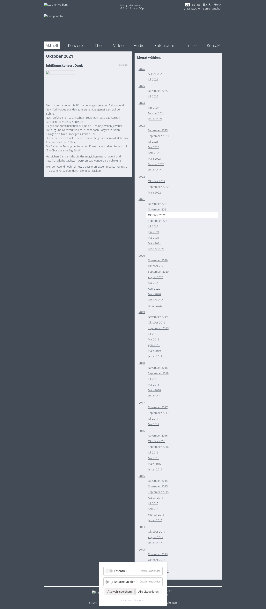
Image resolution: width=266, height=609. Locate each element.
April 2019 (154, 345)
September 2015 (158, 492)
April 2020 (154, 288)
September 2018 (158, 373)
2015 (142, 476)
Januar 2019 (155, 356)
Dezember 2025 (158, 91)
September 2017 (158, 413)
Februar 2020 (156, 300)
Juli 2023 (153, 141)
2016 (142, 431)
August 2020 (155, 277)
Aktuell (52, 45)
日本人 (207, 4)
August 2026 (155, 74)
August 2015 (155, 497)
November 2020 (158, 260)
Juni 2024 (153, 108)
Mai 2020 (153, 283)
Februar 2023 (156, 164)
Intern (93, 602)
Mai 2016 (153, 458)
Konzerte (76, 45)
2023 (142, 125)
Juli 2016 (153, 452)
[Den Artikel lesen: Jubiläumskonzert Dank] (60, 73)
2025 (142, 86)
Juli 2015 (153, 503)
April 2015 (154, 509)
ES (198, 4)
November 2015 (158, 486)
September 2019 (158, 328)
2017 (142, 402)
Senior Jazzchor (212, 8)
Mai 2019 (153, 339)
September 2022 (158, 187)
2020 (142, 255)
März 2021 (154, 243)
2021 (142, 199)
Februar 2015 (156, 514)
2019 (142, 312)
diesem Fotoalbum (60, 170)
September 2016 (158, 447)
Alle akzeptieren (148, 591)
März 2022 (154, 192)
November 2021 (158, 209)
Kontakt (214, 45)
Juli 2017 (153, 418)
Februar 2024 (156, 113)
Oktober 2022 (156, 181)
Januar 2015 (155, 520)
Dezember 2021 (158, 204)
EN (193, 4)
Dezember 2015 (158, 481)
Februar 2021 (156, 249)
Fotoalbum (164, 45)
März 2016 (154, 464)
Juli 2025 (153, 96)
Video (118, 45)
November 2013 (158, 554)
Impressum (126, 599)
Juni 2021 (153, 232)
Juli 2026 (153, 79)
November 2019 (158, 317)
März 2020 (154, 294)
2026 (142, 69)
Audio (139, 45)
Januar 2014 (155, 543)
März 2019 (154, 351)
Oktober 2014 (156, 531)
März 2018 (154, 390)
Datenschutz (140, 599)
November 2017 (158, 407)
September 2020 (158, 271)
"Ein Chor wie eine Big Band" (63, 150)
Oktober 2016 (156, 441)
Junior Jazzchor (192, 8)
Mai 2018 (153, 384)
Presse (190, 45)
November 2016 (158, 435)
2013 (142, 549)
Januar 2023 (155, 170)
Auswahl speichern (119, 591)
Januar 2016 (155, 469)
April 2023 (154, 153)
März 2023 (154, 158)
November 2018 (158, 367)
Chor (98, 45)
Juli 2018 (153, 379)
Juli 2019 (153, 334)
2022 (142, 176)
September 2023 (158, 136)
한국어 (217, 4)
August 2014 (155, 537)
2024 (142, 103)
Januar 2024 (155, 119)
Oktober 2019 (156, 322)
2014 (142, 527)
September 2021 (158, 221)
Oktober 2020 (156, 266)
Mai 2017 (153, 424)
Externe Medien (124, 581)
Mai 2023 (153, 147)
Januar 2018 (155, 396)
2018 (142, 363)
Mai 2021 (153, 238)
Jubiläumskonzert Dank (64, 65)
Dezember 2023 (158, 130)
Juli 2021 (153, 226)
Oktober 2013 (156, 560)
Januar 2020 (155, 305)
